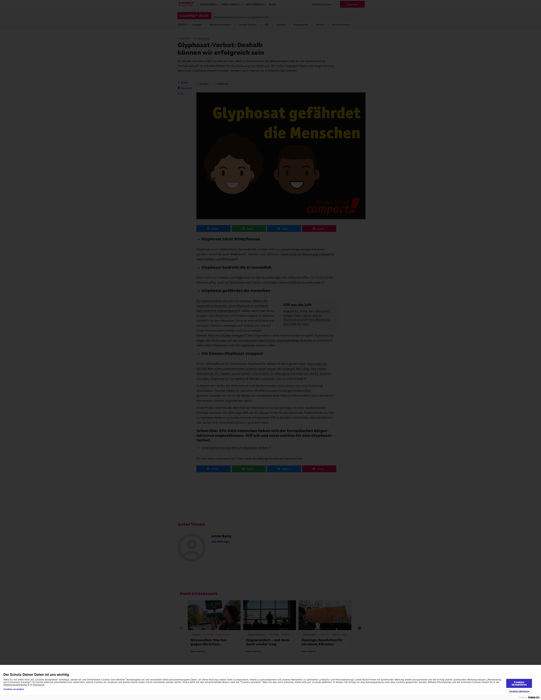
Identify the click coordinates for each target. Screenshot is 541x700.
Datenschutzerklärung (15, 684)
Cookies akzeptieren (519, 683)
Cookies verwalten (13, 689)
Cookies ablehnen (519, 691)
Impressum (38, 684)
